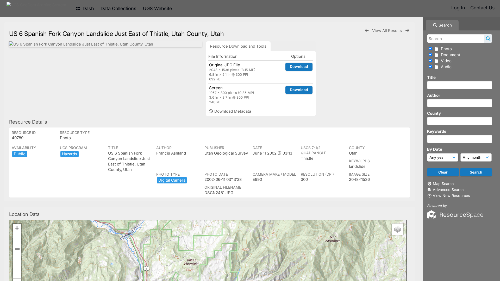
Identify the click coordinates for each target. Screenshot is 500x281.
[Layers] (397, 229)
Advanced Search (448, 189)
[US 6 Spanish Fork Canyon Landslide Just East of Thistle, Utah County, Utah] (105, 44)
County (434, 113)
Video (445, 60)
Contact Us (482, 7)
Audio (445, 66)
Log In (458, 7)
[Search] (488, 38)
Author (433, 95)
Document (449, 54)
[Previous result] (367, 30)
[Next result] (407, 30)
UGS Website (157, 8)
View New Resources (451, 195)
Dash (87, 8)
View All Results (387, 30)
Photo (445, 48)
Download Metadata (232, 111)
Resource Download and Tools (238, 46)
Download (299, 66)
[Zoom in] (17, 228)
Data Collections (118, 8)
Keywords (436, 131)
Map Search (443, 183)
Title (431, 77)
